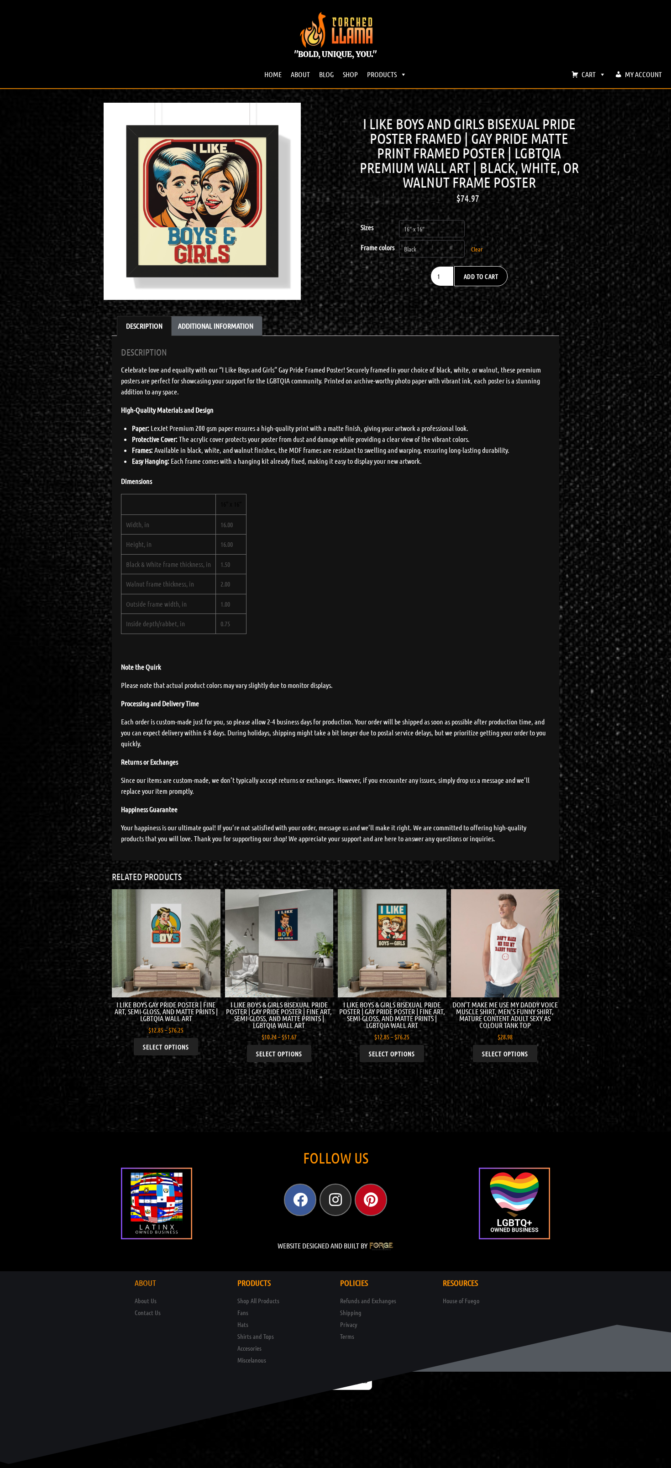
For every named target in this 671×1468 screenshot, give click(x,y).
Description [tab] (144, 325)
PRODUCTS (382, 74)
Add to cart (481, 276)
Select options (166, 1047)
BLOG (326, 74)
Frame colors (377, 247)
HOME (273, 74)
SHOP (350, 74)
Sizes (367, 227)
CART (589, 74)
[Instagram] (335, 1200)
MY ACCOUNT (643, 74)
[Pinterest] (371, 1200)
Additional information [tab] (215, 325)
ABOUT (300, 74)
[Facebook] (300, 1200)
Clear (476, 249)
